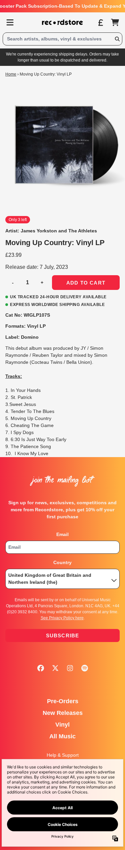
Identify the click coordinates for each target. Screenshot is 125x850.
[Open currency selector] (100, 22)
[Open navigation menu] (10, 22)
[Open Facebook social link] (40, 668)
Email (62, 534)
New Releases (63, 713)
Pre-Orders (62, 701)
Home (10, 74)
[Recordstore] (62, 22)
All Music (62, 736)
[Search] (117, 38)
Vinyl (62, 724)
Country (62, 562)
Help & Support (63, 755)
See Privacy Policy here (62, 618)
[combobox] (62, 38)
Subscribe (62, 635)
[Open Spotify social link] (84, 668)
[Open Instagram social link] (70, 668)
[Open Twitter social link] (55, 668)
